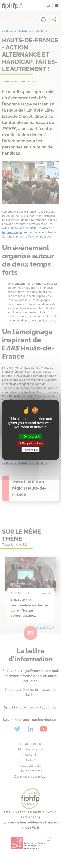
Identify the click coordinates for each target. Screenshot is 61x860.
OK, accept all (31, 436)
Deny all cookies (31, 443)
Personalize (30, 449)
